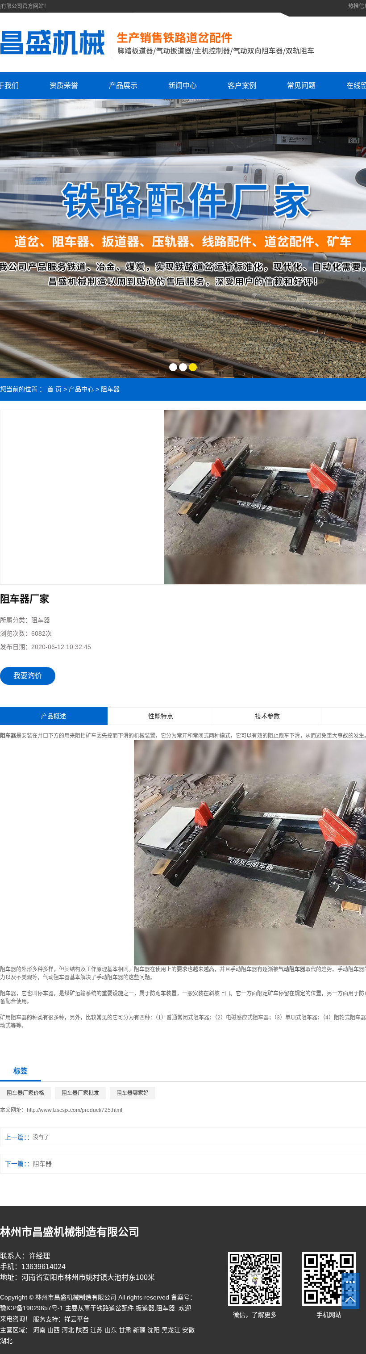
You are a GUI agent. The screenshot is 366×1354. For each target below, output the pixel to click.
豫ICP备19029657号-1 (31, 1308)
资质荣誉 (64, 85)
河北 (68, 1329)
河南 (39, 1329)
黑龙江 (171, 1329)
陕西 (82, 1329)
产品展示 (123, 85)
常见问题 (301, 85)
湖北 (6, 1340)
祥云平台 (76, 1319)
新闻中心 (182, 85)
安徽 (188, 1329)
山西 (53, 1329)
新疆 (139, 1329)
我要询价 (27, 675)
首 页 (54, 389)
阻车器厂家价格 (25, 1093)
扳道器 (145, 1308)
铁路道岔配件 (115, 1308)
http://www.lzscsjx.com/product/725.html (74, 1110)
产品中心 (81, 389)
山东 (110, 1329)
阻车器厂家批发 (80, 1093)
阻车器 (110, 389)
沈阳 (153, 1329)
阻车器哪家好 (132, 1093)
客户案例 (242, 85)
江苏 (96, 1329)
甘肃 (125, 1329)
